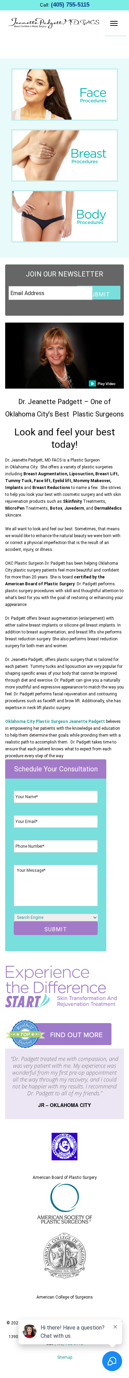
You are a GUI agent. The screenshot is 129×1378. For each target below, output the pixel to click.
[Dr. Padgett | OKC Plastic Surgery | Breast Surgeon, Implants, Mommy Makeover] (54, 22)
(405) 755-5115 (70, 4)
